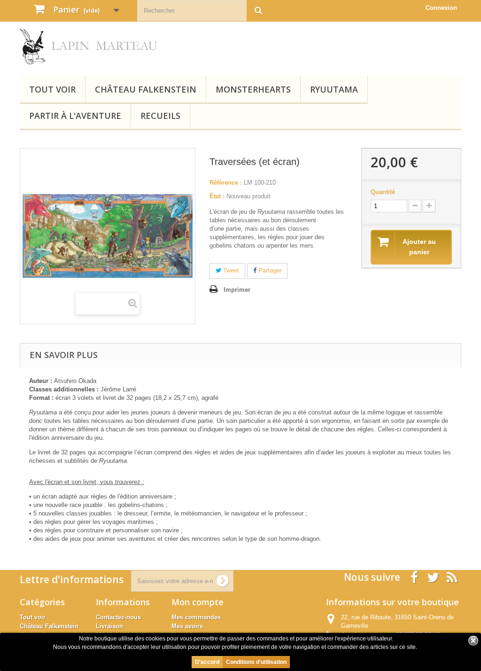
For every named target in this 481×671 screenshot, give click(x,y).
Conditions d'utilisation (256, 662)
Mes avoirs (187, 626)
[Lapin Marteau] (88, 46)
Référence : (225, 182)
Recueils (160, 115)
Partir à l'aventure (75, 115)
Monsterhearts (253, 89)
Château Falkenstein (145, 89)
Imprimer (237, 289)
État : (217, 196)
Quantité (383, 191)
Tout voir (52, 89)
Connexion (441, 7)
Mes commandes (196, 617)
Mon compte (197, 602)
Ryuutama (334, 89)
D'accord (207, 662)
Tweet (230, 270)
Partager (268, 270)
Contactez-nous (118, 617)
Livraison (109, 626)
